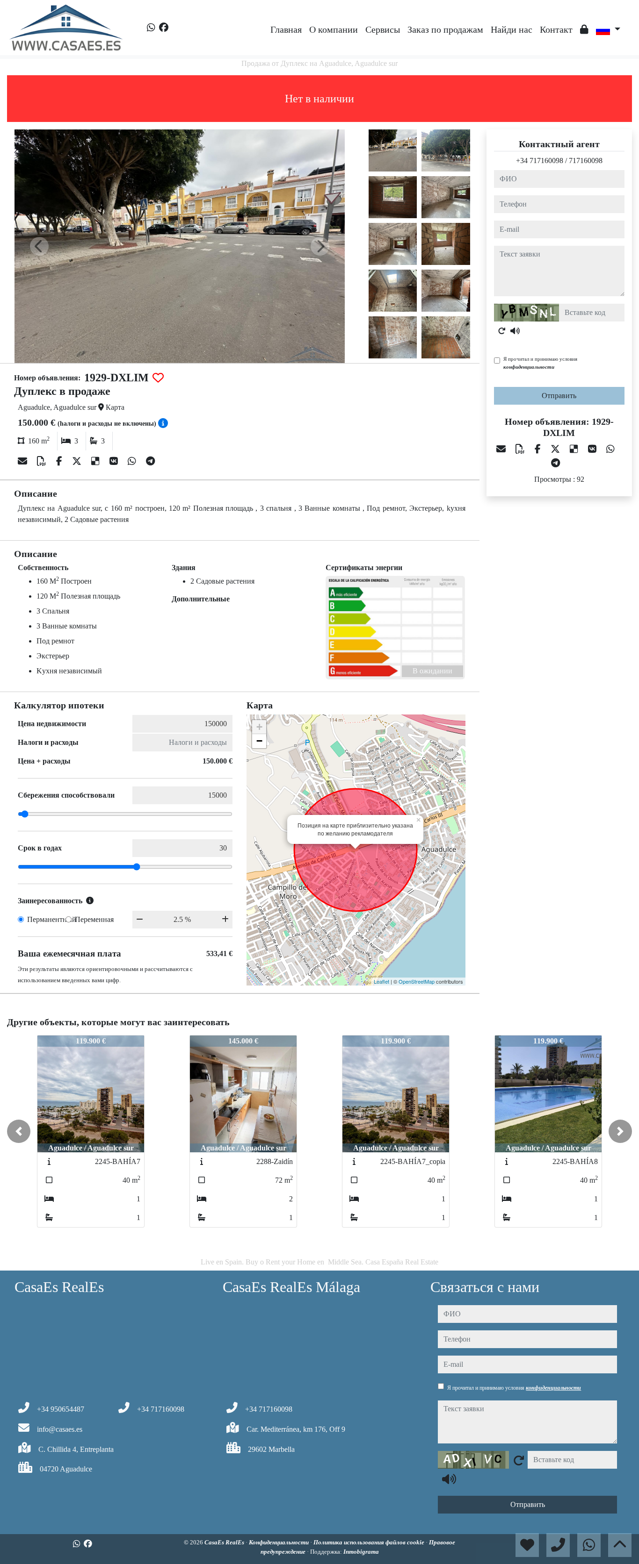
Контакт (556, 29)
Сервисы (382, 29)
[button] (18, 1131)
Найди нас (511, 29)
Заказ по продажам (445, 29)
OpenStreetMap (417, 981)
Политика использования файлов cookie (369, 1542)
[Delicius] (96, 461)
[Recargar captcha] (502, 330)
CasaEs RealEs (225, 1542)
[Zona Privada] (584, 29)
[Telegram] (150, 461)
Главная (286, 29)
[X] (78, 461)
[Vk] (114, 461)
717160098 (586, 160)
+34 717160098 (539, 160)
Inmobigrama (361, 1551)
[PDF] (43, 461)
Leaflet (381, 981)
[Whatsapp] (151, 27)
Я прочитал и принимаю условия (540, 363)
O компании (333, 29)
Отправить (559, 396)
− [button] (259, 741)
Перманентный (51, 919)
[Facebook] (163, 27)
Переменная (94, 919)
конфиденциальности (528, 367)
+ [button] (259, 727)
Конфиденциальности (279, 1542)
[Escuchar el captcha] (515, 330)
